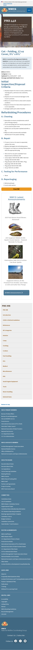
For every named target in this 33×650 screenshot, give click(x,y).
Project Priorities (5, 486)
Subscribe (21, 635)
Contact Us (11, 635)
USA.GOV (3, 614)
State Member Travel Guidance (9, 524)
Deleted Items (7, 397)
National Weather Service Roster (10, 556)
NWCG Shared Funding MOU (9, 479)
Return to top (5, 404)
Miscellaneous (7, 371)
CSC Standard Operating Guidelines (11, 511)
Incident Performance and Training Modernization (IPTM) (17, 579)
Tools (4, 386)
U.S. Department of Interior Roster (10, 539)
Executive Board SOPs (7, 466)
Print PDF (16, 189)
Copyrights (4, 601)
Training (3, 586)
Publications (4, 584)
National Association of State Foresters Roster (13, 546)
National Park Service (7, 431)
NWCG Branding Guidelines (8, 609)
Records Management (7, 611)
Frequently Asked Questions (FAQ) (10, 576)
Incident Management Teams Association (12, 446)
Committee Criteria (6, 516)
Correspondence (5, 469)
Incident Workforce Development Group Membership (15, 564)
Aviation (5, 335)
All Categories (7, 330)
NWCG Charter (5, 476)
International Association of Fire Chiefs (11, 424)
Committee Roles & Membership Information (13, 509)
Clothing (5, 346)
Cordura (5, 351)
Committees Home (6, 499)
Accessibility (4, 599)
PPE (4, 376)
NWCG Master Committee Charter (10, 504)
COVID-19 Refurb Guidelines (11, 320)
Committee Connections (7, 521)
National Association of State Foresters (11, 429)
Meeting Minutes (5, 474)
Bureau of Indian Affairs (7, 414)
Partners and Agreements (8, 484)
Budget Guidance (6, 519)
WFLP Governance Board (8, 489)
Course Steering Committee (8, 471)
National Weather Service (8, 449)
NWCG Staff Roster (6, 534)
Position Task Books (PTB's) (8, 581)
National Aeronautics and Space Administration (14, 454)
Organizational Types (7, 506)
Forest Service (5, 421)
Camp (4, 340)
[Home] (4, 10)
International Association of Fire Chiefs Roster (13, 544)
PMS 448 (5, 310)
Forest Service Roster (7, 541)
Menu (29, 10)
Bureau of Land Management (9, 416)
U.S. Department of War (7, 434)
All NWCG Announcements (13, 293)
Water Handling (7, 392)
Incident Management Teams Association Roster (14, 554)
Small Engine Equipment (10, 381)
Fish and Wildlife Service (8, 419)
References (6, 325)
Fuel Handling (7, 356)
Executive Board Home (7, 464)
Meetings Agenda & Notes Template (11, 514)
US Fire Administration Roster (9, 551)
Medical (5, 366)
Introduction (7, 315)
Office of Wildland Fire (7, 451)
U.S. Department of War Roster (9, 549)
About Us (3, 574)
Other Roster (4, 561)
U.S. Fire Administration (7, 436)
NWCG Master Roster (7, 536)
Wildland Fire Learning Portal (9, 589)
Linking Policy (5, 604)
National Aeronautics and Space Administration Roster (16, 559)
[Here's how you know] (16, 3)
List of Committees (6, 501)
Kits (4, 361)
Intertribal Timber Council (8, 426)
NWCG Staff (4, 481)
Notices (3, 606)
